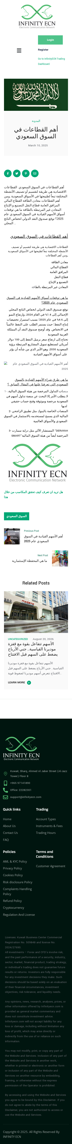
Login (50, 40)
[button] (19, 50)
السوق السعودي (23, 236)
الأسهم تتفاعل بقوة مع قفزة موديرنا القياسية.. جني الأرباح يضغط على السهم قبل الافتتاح (33, 649)
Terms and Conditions (44, 855)
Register (43, 50)
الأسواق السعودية (18, 251)
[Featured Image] (36, 612)
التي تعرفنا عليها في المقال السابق (32, 384)
